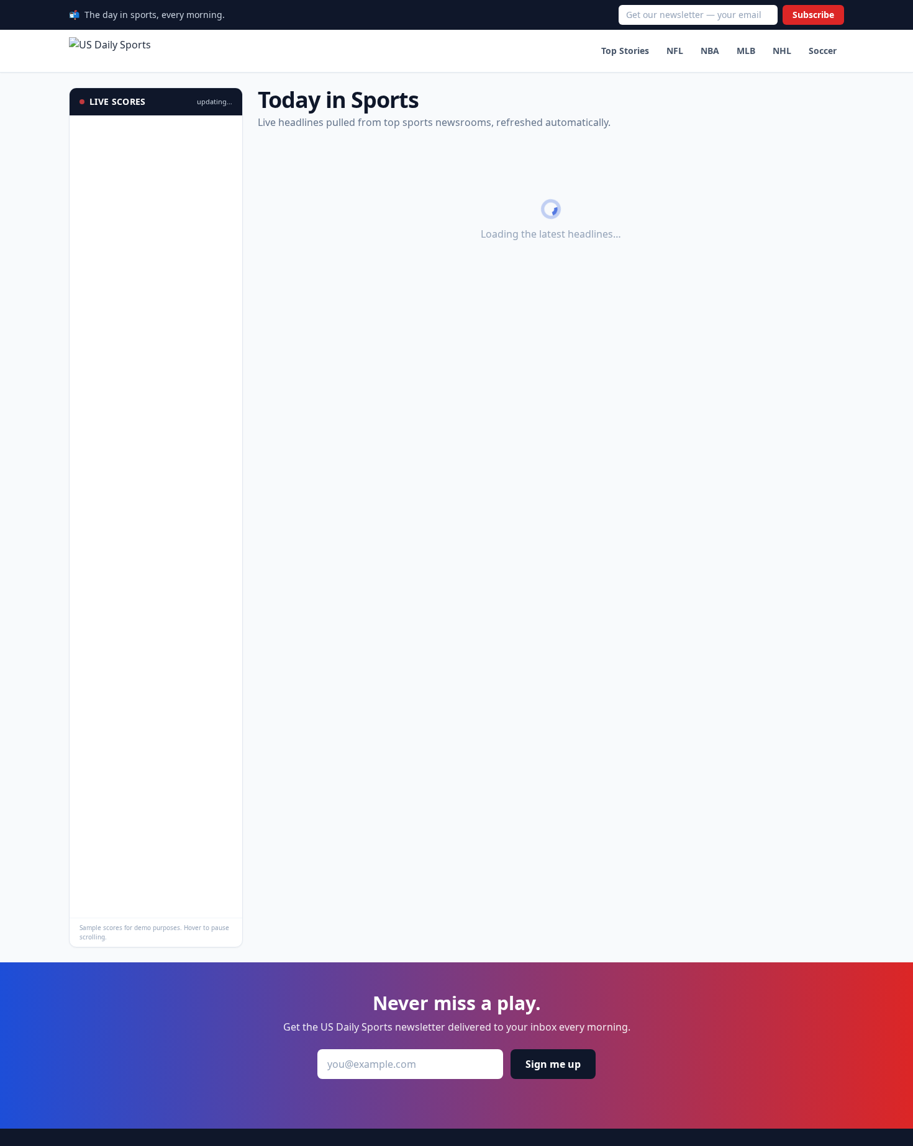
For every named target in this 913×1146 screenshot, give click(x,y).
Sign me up (553, 1064)
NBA (710, 50)
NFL (674, 50)
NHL (782, 50)
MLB (746, 50)
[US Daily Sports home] (110, 51)
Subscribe (813, 14)
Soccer (823, 50)
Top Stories (625, 50)
